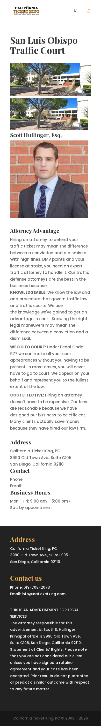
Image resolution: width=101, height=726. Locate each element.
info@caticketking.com (46, 486)
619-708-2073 (38, 479)
